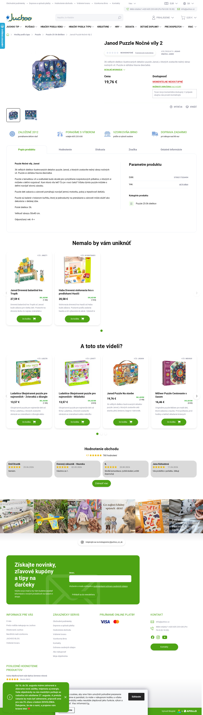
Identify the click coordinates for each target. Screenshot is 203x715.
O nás (8, 621)
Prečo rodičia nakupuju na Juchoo (20, 625)
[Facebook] (153, 637)
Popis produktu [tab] (26, 149)
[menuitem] (14, 27)
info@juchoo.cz (162, 622)
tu (88, 703)
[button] (101, 330)
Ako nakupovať (59, 652)
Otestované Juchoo (14, 630)
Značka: (167, 54)
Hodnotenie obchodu (64, 3)
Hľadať (119, 17)
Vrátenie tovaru (83, 3)
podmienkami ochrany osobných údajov (111, 586)
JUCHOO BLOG (13, 638)
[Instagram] (158, 637)
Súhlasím (136, 696)
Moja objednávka (60, 656)
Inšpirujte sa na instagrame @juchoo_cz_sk (104, 542)
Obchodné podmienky (15, 3)
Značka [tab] (133, 149)
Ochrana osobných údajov (64, 647)
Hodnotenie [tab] (65, 149)
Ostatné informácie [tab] (171, 149)
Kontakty (116, 3)
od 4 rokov (183, 184)
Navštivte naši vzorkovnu (17, 634)
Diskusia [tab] (100, 149)
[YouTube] (165, 637)
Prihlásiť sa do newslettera (83, 594)
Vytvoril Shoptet (168, 711)
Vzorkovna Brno (101, 3)
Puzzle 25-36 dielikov (146, 203)
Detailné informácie (113, 70)
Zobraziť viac (101, 483)
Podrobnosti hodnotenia (144, 53)
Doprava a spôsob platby (40, 3)
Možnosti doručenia (167, 87)
